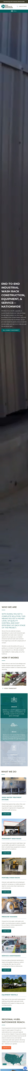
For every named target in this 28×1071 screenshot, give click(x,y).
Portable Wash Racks (11, 878)
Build (14, 732)
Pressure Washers (9, 917)
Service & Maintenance (11, 956)
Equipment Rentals (10, 995)
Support (14, 755)
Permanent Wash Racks (11, 838)
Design (14, 707)
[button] (10, 330)
